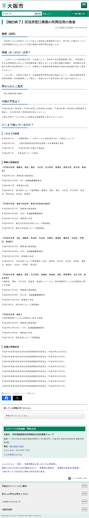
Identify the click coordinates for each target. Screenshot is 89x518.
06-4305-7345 (17, 446)
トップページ (8, 464)
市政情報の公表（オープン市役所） (41, 464)
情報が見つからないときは (16, 416)
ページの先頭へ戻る (79, 478)
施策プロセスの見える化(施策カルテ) (19, 468)
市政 (19, 464)
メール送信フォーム (13, 454)
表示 (85, 486)
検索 (39, 14)
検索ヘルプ (47, 14)
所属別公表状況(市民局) (68, 468)
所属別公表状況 (47, 468)
